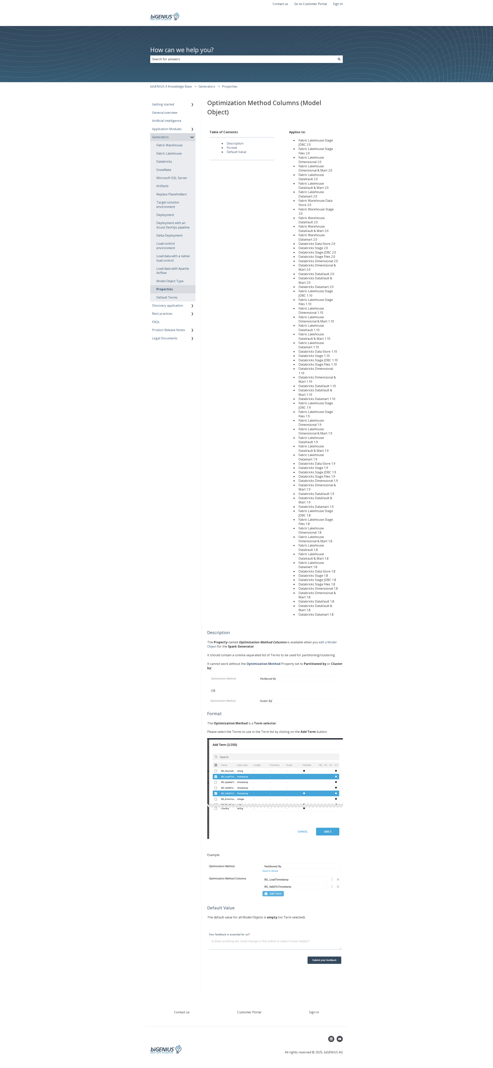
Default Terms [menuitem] (166, 297)
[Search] (339, 59)
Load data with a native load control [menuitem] (173, 258)
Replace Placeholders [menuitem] (171, 194)
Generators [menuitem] (160, 137)
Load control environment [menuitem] (165, 245)
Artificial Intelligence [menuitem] (166, 121)
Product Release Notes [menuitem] (168, 330)
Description (235, 143)
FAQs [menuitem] (155, 322)
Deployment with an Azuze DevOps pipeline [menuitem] (172, 225)
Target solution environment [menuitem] (167, 204)
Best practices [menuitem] (162, 313)
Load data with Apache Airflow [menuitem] (172, 270)
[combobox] (242, 59)
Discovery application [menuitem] (167, 305)
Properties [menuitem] (164, 289)
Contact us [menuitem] (181, 1012)
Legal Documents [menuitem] (164, 338)
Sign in (338, 4)
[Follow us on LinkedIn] (331, 1039)
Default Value (236, 152)
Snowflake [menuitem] (163, 170)
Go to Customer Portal (310, 4)
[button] (192, 105)
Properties (229, 86)
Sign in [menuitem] (314, 1012)
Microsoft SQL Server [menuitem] (171, 178)
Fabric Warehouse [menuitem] (169, 145)
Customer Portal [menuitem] (249, 1012)
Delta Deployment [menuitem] (169, 235)
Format (232, 148)
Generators (207, 86)
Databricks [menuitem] (164, 161)
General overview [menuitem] (164, 112)
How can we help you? (182, 50)
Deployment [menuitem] (165, 215)
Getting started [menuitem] (163, 104)
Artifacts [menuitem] (162, 186)
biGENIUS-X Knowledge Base (171, 86)
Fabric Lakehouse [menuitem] (169, 153)
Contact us (280, 4)
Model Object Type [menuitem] (170, 281)
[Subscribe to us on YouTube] (340, 1039)
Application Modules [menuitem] (167, 129)
